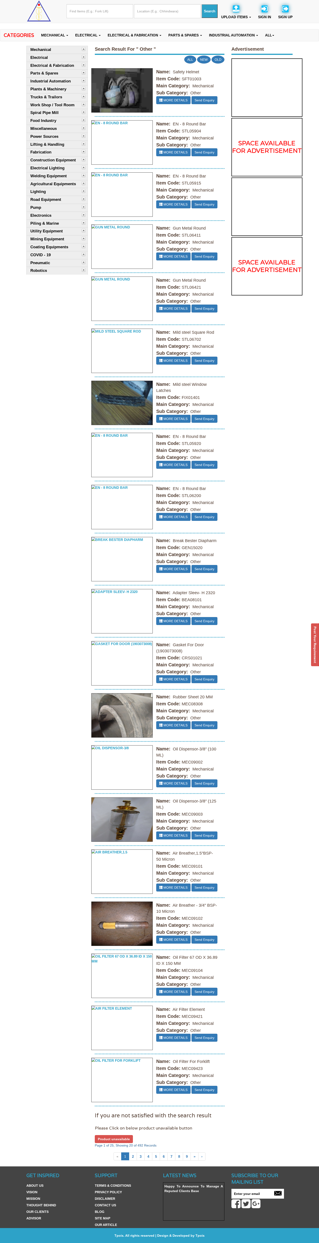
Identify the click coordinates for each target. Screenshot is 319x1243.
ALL (268, 35)
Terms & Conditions (113, 1185)
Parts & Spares (184, 35)
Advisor (33, 1218)
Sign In (264, 17)
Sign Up (285, 17)
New (204, 59)
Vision (31, 1192)
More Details (175, 100)
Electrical (86, 35)
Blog (99, 1212)
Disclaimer (105, 1198)
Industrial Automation (232, 35)
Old (218, 59)
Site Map (102, 1218)
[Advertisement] (267, 87)
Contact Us (105, 1205)
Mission (33, 1198)
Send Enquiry (204, 100)
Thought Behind (41, 1205)
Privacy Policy (108, 1192)
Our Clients (37, 1212)
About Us (34, 1185)
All (190, 59)
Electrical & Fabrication (133, 35)
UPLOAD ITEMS (235, 17)
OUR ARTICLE (106, 1225)
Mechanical (53, 35)
